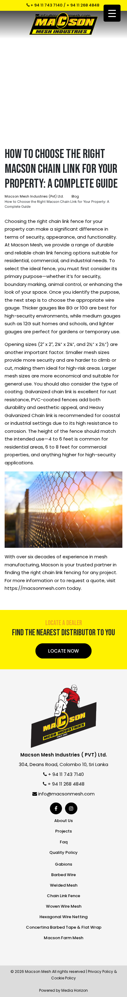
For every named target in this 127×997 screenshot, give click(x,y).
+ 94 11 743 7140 (46, 5)
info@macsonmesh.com (66, 793)
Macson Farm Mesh (63, 938)
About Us (63, 821)
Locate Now (63, 651)
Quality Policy (63, 852)
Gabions (63, 864)
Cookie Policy (63, 978)
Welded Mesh (63, 885)
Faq (64, 842)
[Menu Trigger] (112, 13)
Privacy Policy (100, 971)
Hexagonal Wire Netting (63, 917)
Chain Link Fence (63, 896)
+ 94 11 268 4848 (83, 5)
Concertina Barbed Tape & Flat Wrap (63, 927)
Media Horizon (74, 990)
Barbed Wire (63, 875)
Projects (63, 831)
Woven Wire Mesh (63, 906)
